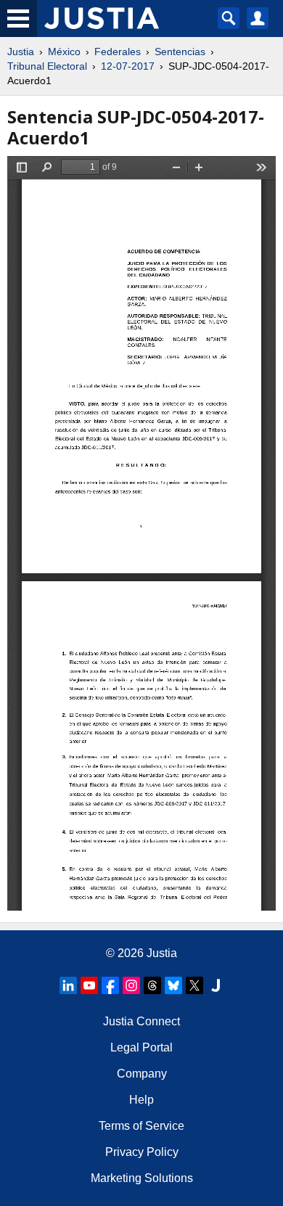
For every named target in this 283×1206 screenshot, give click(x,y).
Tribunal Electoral (47, 66)
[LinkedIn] (68, 985)
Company (142, 1073)
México (64, 51)
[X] (194, 985)
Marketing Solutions (142, 1178)
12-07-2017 (128, 66)
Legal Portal (141, 1047)
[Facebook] (110, 985)
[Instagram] (131, 985)
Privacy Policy (142, 1152)
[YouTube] (89, 985)
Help (141, 1100)
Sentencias (180, 51)
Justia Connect (141, 1021)
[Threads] (152, 985)
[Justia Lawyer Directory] (215, 985)
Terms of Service (141, 1126)
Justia (20, 51)
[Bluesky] (173, 985)
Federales (117, 51)
